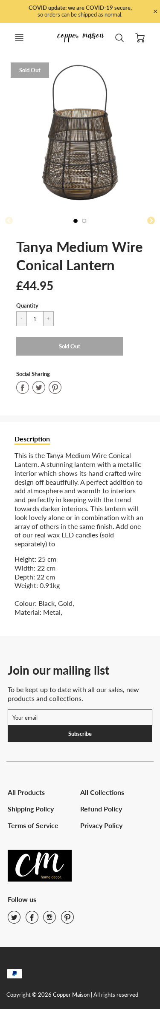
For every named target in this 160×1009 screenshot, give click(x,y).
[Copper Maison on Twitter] (14, 920)
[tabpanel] (77, 223)
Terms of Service (33, 825)
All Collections (102, 792)
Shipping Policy (31, 809)
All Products (26, 792)
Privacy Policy (101, 825)
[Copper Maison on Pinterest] (67, 920)
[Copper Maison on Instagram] (49, 920)
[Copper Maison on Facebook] (32, 920)
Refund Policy (101, 809)
